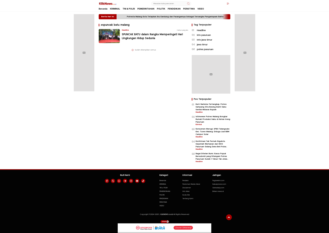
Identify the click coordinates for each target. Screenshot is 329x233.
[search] (188, 4)
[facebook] (107, 181)
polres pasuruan (205, 49)
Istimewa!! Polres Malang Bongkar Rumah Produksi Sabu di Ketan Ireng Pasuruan (213, 119)
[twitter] (113, 181)
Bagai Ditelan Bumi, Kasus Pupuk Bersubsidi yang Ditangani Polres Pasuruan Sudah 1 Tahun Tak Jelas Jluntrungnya (211, 158)
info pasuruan (204, 35)
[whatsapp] (119, 181)
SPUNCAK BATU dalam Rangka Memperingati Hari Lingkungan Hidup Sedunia (152, 36)
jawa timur (202, 45)
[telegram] (125, 181)
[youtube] (137, 181)
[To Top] (229, 217)
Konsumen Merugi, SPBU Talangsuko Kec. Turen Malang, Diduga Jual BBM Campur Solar (213, 131)
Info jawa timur (204, 40)
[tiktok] (143, 181)
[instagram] (131, 181)
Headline (201, 30)
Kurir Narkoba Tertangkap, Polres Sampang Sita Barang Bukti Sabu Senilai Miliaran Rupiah (211, 107)
